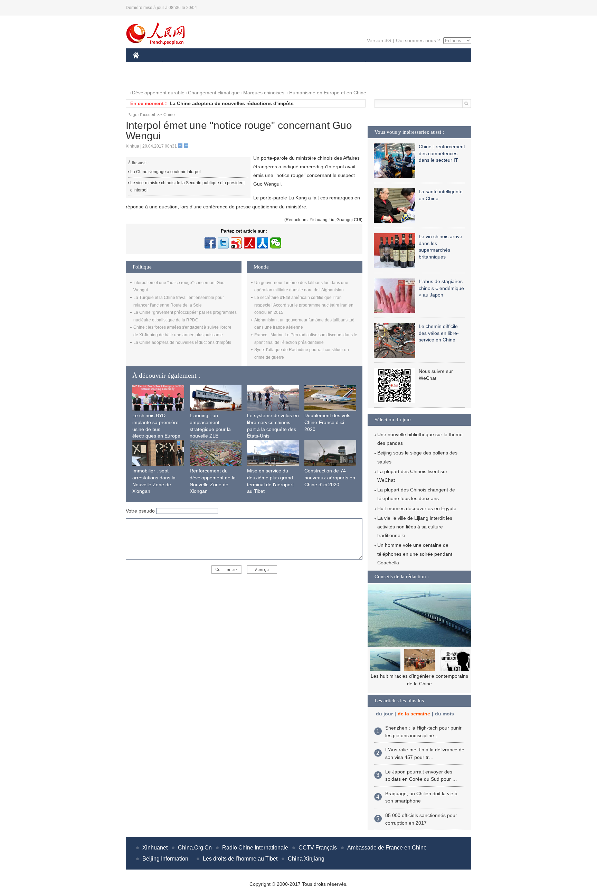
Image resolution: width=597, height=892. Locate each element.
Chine (169, 114)
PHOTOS (147, 79)
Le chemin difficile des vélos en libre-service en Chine (439, 332)
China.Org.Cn (195, 848)
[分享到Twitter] (223, 242)
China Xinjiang (306, 859)
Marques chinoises (263, 92)
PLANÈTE (362, 65)
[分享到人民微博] (249, 242)
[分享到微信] (275, 242)
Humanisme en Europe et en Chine (327, 92)
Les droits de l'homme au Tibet (240, 859)
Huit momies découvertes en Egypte (416, 508)
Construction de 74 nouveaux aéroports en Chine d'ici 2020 (329, 477)
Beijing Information (165, 859)
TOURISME (420, 65)
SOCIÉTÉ (330, 65)
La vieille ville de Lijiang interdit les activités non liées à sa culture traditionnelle (414, 526)
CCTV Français (317, 848)
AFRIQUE (237, 65)
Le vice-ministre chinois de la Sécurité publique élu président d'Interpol (187, 186)
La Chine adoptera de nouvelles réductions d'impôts (232, 103)
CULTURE (299, 65)
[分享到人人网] (262, 242)
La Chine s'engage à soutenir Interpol (165, 171)
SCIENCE (267, 65)
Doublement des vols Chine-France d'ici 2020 (327, 422)
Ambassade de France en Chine (387, 848)
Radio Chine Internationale (255, 848)
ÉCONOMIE (175, 65)
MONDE (207, 65)
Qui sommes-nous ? (418, 40)
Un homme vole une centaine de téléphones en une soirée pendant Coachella (414, 553)
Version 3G (379, 40)
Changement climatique (214, 92)
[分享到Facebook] (210, 242)
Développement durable (158, 92)
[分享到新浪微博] (236, 242)
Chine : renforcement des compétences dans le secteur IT (442, 153)
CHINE (144, 65)
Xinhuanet (155, 848)
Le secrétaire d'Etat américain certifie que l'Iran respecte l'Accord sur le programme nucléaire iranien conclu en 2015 (303, 305)
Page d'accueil (141, 114)
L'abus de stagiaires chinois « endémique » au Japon (441, 288)
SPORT (390, 65)
